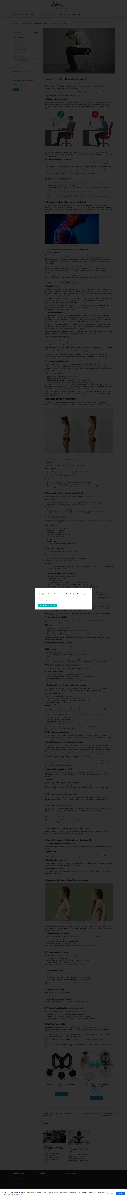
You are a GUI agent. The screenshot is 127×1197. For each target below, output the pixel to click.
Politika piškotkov (18, 1194)
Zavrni (111, 1193)
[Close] (125, 1189)
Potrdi (120, 1193)
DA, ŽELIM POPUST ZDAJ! (47, 606)
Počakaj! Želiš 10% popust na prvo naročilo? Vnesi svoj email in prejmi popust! (63, 594)
